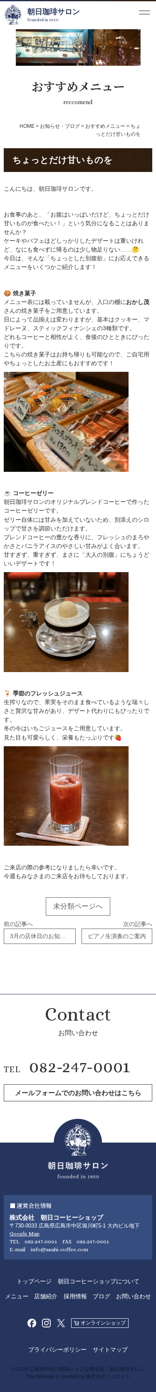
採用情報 (75, 1296)
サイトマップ (110, 1349)
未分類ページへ (78, 906)
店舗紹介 (45, 1296)
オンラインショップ (103, 1323)
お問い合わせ (133, 1296)
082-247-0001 (80, 1066)
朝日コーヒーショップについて (98, 1281)
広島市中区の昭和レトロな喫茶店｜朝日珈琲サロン (87, 1369)
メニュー (16, 1296)
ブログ (101, 1296)
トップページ (34, 1281)
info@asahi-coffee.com (59, 1250)
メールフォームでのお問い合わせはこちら (78, 1092)
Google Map (25, 1234)
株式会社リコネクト (108, 1377)
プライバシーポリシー (57, 1349)
